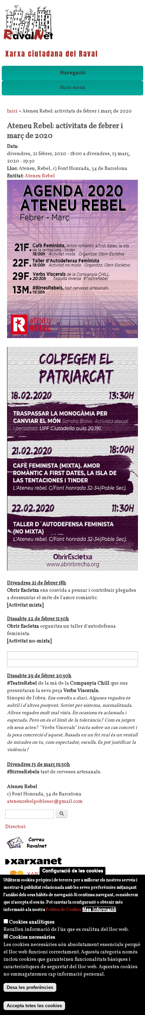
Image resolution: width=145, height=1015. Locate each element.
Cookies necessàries (32, 937)
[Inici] (28, 39)
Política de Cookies (63, 910)
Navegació (73, 73)
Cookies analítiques (32, 922)
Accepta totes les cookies (34, 1005)
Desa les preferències (30, 987)
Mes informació (99, 909)
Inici (12, 111)
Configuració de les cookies (72, 870)
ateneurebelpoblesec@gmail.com (45, 801)
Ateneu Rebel (40, 176)
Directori (15, 827)
